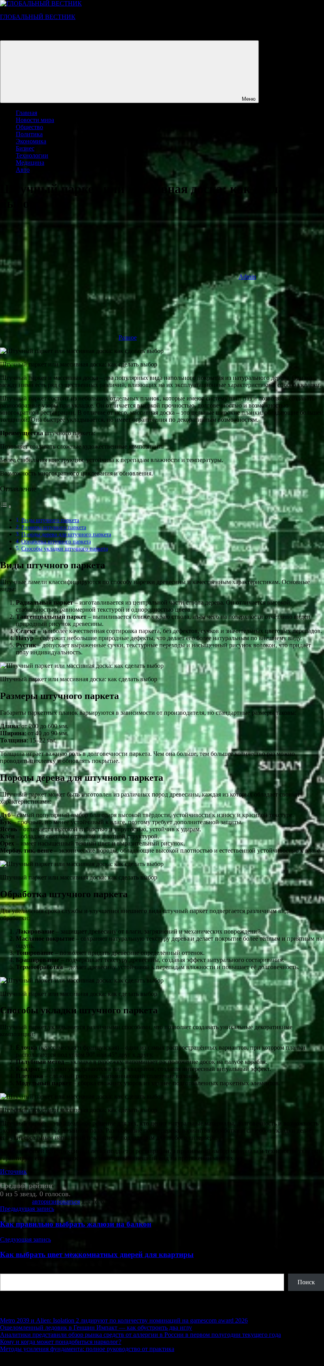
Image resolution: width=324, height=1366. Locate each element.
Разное (128, 337)
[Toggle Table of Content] (6, 506)
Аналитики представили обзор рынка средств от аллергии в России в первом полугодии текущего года (140, 1334)
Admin (247, 276)
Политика (29, 134)
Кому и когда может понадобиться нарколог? (60, 1341)
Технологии (32, 155)
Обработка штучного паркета (56, 541)
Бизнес (25, 148)
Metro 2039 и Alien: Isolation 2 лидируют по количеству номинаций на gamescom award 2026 (124, 1320)
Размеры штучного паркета (53, 527)
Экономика (31, 141)
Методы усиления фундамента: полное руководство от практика (87, 1348)
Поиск (8, 1269)
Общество (29, 127)
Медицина (30, 162)
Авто (23, 169)
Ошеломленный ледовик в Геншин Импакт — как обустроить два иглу (96, 1327)
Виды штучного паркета (50, 520)
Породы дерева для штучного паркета (66, 534)
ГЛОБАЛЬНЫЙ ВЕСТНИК (37, 16)
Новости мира (35, 119)
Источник (13, 1171)
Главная (26, 112)
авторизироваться (56, 1201)
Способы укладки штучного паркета (64, 548)
